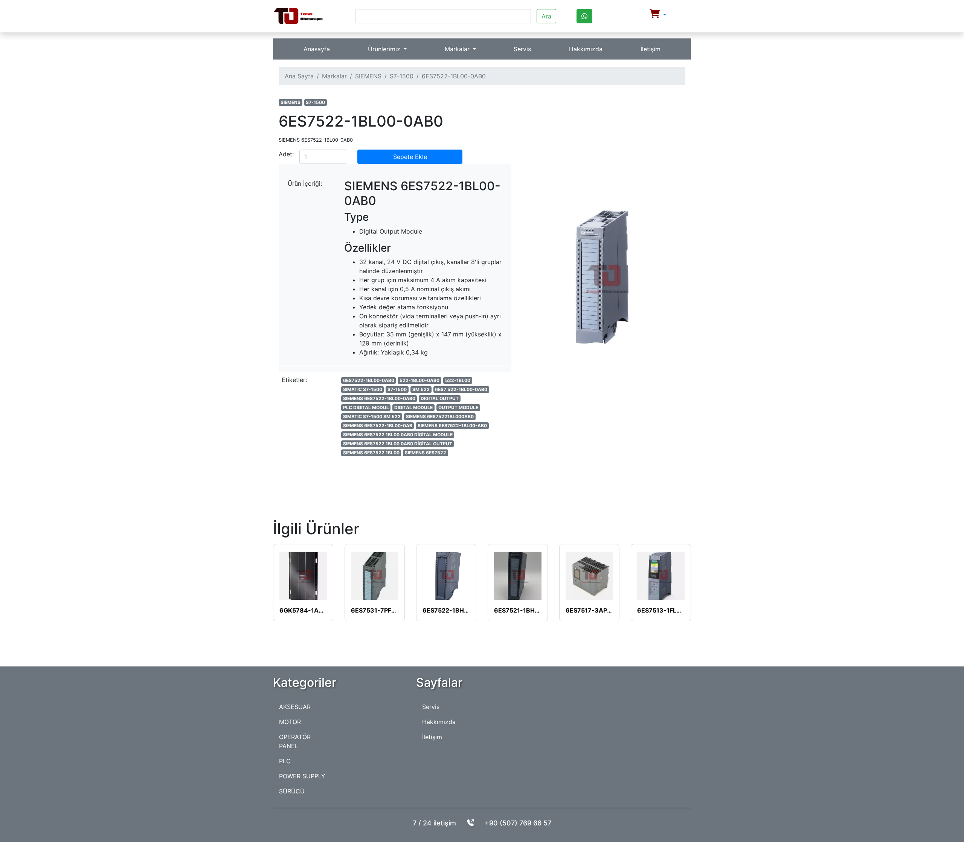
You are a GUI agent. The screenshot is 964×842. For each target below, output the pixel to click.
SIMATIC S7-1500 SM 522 (372, 416)
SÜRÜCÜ (292, 791)
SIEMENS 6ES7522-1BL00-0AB (377, 425)
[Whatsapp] (584, 16)
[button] (658, 14)
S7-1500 (401, 76)
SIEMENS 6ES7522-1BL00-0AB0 (379, 398)
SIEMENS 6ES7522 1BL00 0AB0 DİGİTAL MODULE (398, 434)
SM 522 (421, 389)
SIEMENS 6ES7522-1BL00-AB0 (452, 425)
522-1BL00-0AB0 (419, 380)
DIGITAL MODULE (413, 407)
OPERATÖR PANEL (295, 741)
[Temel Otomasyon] (298, 16)
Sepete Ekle (410, 156)
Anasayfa (317, 49)
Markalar (458, 49)
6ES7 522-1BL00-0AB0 (461, 389)
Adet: (286, 154)
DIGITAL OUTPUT (440, 398)
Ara (546, 16)
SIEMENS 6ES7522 (425, 452)
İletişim (650, 49)
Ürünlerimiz (385, 49)
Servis (522, 49)
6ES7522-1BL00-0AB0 (368, 380)
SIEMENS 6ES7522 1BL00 (371, 452)
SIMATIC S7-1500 (362, 389)
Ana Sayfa (299, 76)
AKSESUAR (295, 707)
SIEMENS (368, 76)
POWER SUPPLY (302, 776)
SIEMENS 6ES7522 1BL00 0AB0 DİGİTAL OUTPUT (397, 443)
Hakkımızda (585, 49)
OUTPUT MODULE (458, 407)
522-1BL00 (457, 380)
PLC (285, 761)
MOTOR (290, 722)
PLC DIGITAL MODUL (366, 407)
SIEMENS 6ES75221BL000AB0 (440, 416)
